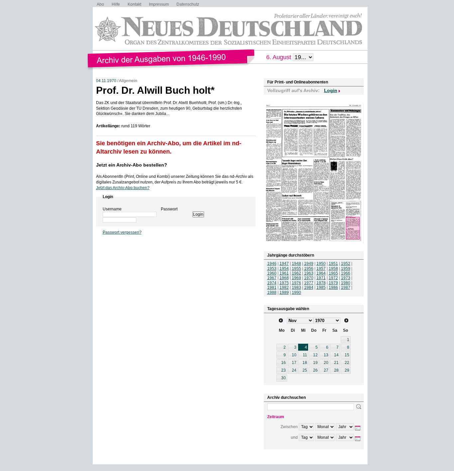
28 (336, 370)
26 (315, 370)
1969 (296, 278)
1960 (272, 273)
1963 (308, 273)
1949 (308, 263)
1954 (284, 268)
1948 (296, 263)
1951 (333, 263)
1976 (296, 283)
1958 (333, 268)
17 (294, 362)
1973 (345, 278)
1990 (296, 292)
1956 (308, 268)
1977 (308, 283)
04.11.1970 (106, 80)
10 (294, 355)
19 (315, 362)
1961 (284, 273)
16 (283, 362)
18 (304, 362)
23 (283, 370)
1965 (333, 273)
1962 (296, 273)
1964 (321, 273)
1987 (345, 287)
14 (336, 355)
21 (336, 362)
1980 (345, 283)
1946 (272, 263)
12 (315, 355)
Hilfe (116, 4)
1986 (333, 287)
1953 (272, 268)
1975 (284, 283)
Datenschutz (187, 4)
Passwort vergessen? (122, 232)
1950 (321, 263)
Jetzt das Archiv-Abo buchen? (123, 187)
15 (347, 355)
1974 (272, 283)
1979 (333, 283)
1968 (284, 278)
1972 (333, 278)
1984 (308, 287)
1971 (321, 278)
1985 (321, 287)
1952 (345, 263)
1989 (284, 292)
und (294, 437)
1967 (272, 278)
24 (294, 370)
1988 (272, 292)
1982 (284, 287)
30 (283, 378)
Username (112, 209)
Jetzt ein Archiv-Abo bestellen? (131, 165)
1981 (272, 287)
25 (304, 370)
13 (326, 355)
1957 (321, 268)
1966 (345, 273)
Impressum (159, 4)
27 (326, 370)
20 (326, 362)
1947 (284, 263)
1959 (345, 268)
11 (305, 355)
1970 (308, 278)
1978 (321, 283)
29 (347, 370)
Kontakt (134, 4)
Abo (100, 4)
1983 (296, 287)
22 (347, 362)
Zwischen (289, 426)
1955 (296, 268)
